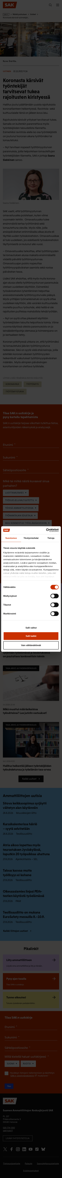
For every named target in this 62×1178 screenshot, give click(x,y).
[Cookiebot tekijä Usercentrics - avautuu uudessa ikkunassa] (46, 530)
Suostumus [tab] (11, 538)
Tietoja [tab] (50, 538)
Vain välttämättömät (31, 645)
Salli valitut (31, 627)
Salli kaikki (31, 636)
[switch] (54, 596)
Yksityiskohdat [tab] (31, 538)
